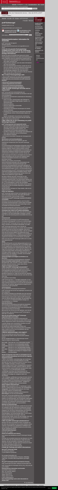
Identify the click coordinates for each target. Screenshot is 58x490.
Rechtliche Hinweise (22, 485)
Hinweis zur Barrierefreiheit (10, 485)
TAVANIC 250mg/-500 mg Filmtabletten (38, 33)
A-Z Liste (4, 13)
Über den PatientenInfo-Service (18, 13)
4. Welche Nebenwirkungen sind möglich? (11, 83)
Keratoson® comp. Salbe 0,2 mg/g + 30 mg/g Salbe (39, 38)
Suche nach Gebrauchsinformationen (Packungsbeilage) (14, 6)
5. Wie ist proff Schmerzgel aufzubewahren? (12, 85)
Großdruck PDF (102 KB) (10, 32)
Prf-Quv (17, 18)
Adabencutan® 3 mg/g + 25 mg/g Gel (39, 43)
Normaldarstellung (32, 4)
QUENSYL (37, 30)
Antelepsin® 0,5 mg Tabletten (38, 47)
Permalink (26, 20)
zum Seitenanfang (29, 482)
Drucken (31, 20)
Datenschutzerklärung (32, 485)
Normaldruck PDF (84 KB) (11, 30)
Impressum (41, 485)
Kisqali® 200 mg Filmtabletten (39, 24)
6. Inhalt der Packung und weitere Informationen (13, 87)
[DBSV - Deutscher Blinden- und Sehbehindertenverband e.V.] (40, 63)
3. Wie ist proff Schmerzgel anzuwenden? (12, 82)
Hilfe (39, 4)
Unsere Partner (6, 15)
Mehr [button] (6, 488)
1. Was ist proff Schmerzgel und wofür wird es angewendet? (16, 77)
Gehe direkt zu (5, 35)
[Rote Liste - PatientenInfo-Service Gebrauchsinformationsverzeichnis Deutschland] (11, 3)
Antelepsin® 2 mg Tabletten (39, 51)
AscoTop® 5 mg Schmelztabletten (39, 27)
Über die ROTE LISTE (35, 13)
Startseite (14, 4)
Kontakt (42, 4)
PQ (13, 18)
